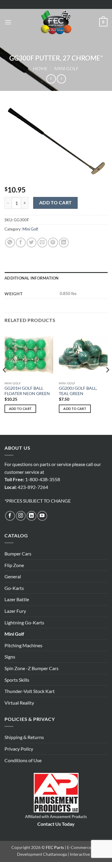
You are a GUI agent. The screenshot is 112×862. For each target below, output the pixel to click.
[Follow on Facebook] (10, 516)
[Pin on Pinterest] (53, 242)
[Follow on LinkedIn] (31, 516)
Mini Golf (66, 68)
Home (40, 68)
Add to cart (55, 202)
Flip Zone (14, 565)
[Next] (107, 381)
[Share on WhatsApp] (10, 242)
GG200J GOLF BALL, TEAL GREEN (78, 391)
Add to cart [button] (20, 409)
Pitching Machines (23, 645)
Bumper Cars (17, 553)
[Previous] (4, 381)
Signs (9, 656)
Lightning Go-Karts (24, 622)
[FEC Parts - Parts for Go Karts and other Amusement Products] (56, 22)
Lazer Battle (16, 599)
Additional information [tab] (31, 278)
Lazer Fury (15, 611)
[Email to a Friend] (42, 242)
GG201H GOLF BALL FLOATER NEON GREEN (27, 391)
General (12, 576)
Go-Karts (14, 588)
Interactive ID (82, 854)
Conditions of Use (23, 760)
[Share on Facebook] (21, 242)
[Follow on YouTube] (42, 516)
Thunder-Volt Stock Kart (29, 691)
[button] (8, 22)
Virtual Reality (19, 702)
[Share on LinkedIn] (64, 242)
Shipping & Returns (24, 737)
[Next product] (51, 78)
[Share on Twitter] (31, 242)
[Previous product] (61, 78)
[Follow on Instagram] (21, 516)
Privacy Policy (18, 749)
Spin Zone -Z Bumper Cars (31, 668)
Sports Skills (16, 680)
